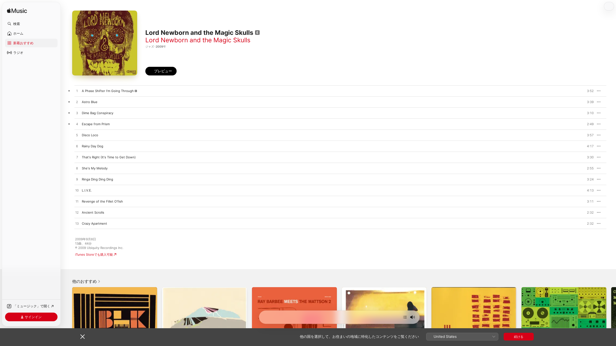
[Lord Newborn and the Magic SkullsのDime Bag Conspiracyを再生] (77, 113)
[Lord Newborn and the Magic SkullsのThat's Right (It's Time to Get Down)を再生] (77, 157)
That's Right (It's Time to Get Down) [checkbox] (109, 157)
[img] (17, 11)
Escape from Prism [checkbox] (96, 124)
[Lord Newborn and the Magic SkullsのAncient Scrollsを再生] (77, 212)
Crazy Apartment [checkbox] (94, 223)
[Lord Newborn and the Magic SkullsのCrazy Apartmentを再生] (77, 224)
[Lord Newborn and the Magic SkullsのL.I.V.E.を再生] (77, 190)
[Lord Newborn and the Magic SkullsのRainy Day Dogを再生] (77, 146)
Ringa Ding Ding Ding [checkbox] (97, 179)
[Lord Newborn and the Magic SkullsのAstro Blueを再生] (77, 102)
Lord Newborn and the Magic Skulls (197, 40)
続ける (518, 337)
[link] (86, 281)
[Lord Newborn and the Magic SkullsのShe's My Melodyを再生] (77, 168)
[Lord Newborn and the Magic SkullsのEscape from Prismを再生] (77, 124)
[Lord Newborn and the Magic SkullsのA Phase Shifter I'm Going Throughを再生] (77, 91)
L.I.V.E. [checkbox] (87, 190)
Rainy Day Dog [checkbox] (92, 146)
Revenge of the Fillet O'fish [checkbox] (102, 201)
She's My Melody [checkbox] (95, 168)
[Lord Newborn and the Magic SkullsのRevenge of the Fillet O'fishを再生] (77, 201)
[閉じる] (82, 336)
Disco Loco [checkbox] (90, 135)
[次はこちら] (405, 317)
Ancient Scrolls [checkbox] (93, 212)
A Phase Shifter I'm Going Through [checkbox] (108, 91)
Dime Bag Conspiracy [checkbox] (97, 113)
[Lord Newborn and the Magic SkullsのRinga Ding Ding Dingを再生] (77, 179)
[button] (31, 24)
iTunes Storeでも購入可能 (94, 254)
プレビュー (588, 90)
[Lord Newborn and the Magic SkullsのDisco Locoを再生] (77, 135)
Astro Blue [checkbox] (89, 102)
